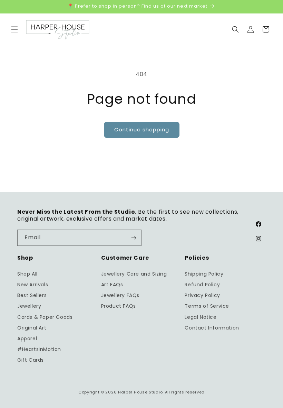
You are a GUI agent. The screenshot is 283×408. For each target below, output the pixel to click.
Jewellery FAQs (120, 295)
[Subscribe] (133, 238)
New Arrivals (32, 284)
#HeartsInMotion (39, 349)
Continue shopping (141, 129)
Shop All (27, 273)
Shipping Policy (204, 273)
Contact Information (212, 327)
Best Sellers (32, 295)
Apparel (27, 338)
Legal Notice (200, 317)
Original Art (31, 327)
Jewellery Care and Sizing (134, 273)
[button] (14, 29)
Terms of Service (207, 306)
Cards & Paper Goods (44, 317)
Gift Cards (30, 359)
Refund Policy (202, 284)
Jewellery (29, 306)
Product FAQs (118, 306)
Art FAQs (112, 284)
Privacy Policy (202, 295)
